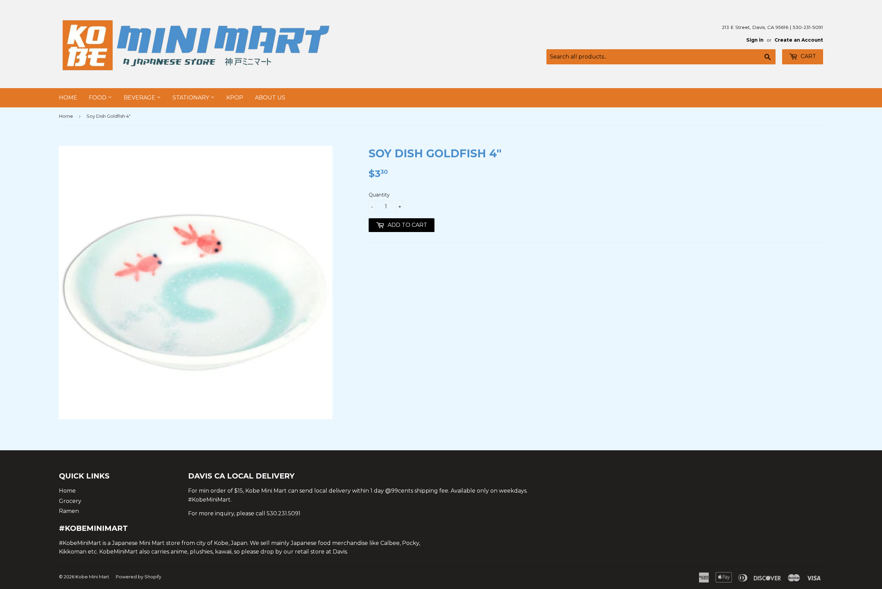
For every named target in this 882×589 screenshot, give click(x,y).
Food (98, 97)
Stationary (192, 97)
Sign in (754, 40)
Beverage (140, 97)
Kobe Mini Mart (92, 576)
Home (68, 97)
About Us (270, 97)
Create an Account (799, 40)
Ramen (69, 511)
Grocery (70, 501)
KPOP (234, 97)
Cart (807, 56)
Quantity (379, 195)
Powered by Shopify (138, 576)
